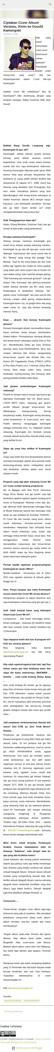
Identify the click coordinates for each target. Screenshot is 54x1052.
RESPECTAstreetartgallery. (21, 830)
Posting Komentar (13, 1011)
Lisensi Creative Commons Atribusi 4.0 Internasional (25, 1041)
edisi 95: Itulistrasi (12, 1001)
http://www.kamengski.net (15, 652)
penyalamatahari (31, 1001)
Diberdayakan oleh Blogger (28, 1048)
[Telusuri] (50, 4)
